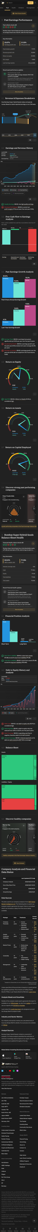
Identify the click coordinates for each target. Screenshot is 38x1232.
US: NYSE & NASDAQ (7, 1098)
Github (5, 1025)
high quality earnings (27, 204)
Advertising (23, 1142)
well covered (13, 740)
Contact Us (23, 1148)
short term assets (27, 655)
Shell (2, 1168)
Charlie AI (22, 1167)
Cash (4, 570)
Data (30, 718)
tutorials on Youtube (19, 1005)
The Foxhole (23, 1121)
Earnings (14, 190)
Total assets (6, 580)
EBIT (20, 740)
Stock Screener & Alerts (26, 1100)
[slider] (35, 135)
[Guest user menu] (35, 2)
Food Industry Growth (8, 49)
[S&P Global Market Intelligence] (7, 1077)
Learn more (32, 992)
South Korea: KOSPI (6, 1118)
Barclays (3, 1186)
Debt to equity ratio (9, 562)
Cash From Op (7, 193)
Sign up (30, 2)
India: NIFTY (4, 1106)
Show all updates (19, 91)
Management (30, 8)
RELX (2, 1180)
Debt (22, 562)
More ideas (4, 1153)
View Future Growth (20, 13)
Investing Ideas (24, 1124)
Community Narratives (26, 1127)
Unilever (3, 1171)
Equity (4, 573)
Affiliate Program (24, 1161)
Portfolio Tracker (24, 1098)
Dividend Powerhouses (7, 1133)
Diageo (3, 1174)
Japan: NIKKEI (5, 1115)
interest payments (26, 738)
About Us (22, 1145)
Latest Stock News (25, 1115)
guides (28, 1003)
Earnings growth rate (10, 44)
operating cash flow (25, 733)
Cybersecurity (5, 1150)
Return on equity (7, 56)
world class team (16, 1009)
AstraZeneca (4, 1162)
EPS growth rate (25, 44)
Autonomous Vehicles (7, 1142)
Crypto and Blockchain (7, 1148)
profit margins (8, 209)
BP (2, 1183)
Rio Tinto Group (5, 1177)
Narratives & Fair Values (26, 1103)
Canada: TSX (4, 1109)
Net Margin (6, 59)
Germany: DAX (5, 1121)
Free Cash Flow (23, 190)
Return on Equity (20, 399)
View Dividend (20, 863)
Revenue (6, 190)
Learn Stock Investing (25, 1158)
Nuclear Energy (5, 1139)
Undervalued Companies (8, 1130)
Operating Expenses (19, 193)
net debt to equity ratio (23, 724)
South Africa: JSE (6, 1112)
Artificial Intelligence (6, 1145)
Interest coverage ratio (9, 566)
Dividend (21, 8)
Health (14, 8)
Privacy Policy (18, 1221)
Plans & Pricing (24, 1139)
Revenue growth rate (8, 52)
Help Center (23, 1155)
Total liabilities (7, 577)
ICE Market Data (36, 946)
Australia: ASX (5, 1103)
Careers (22, 1150)
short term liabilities (20, 658)
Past (7, 8)
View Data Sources (6, 1088)
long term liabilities (16, 662)
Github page (14, 1003)
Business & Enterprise (25, 1164)
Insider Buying (5, 1136)
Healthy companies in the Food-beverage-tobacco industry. (19, 855)
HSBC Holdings (5, 1165)
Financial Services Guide (8, 1224)
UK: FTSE (3, 1100)
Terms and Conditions (7, 1221)
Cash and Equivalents (22, 713)
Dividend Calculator (25, 1106)
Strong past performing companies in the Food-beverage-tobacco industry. (19, 526)
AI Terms (25, 1221)
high (12, 401)
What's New (23, 1130)
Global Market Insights (26, 1118)
